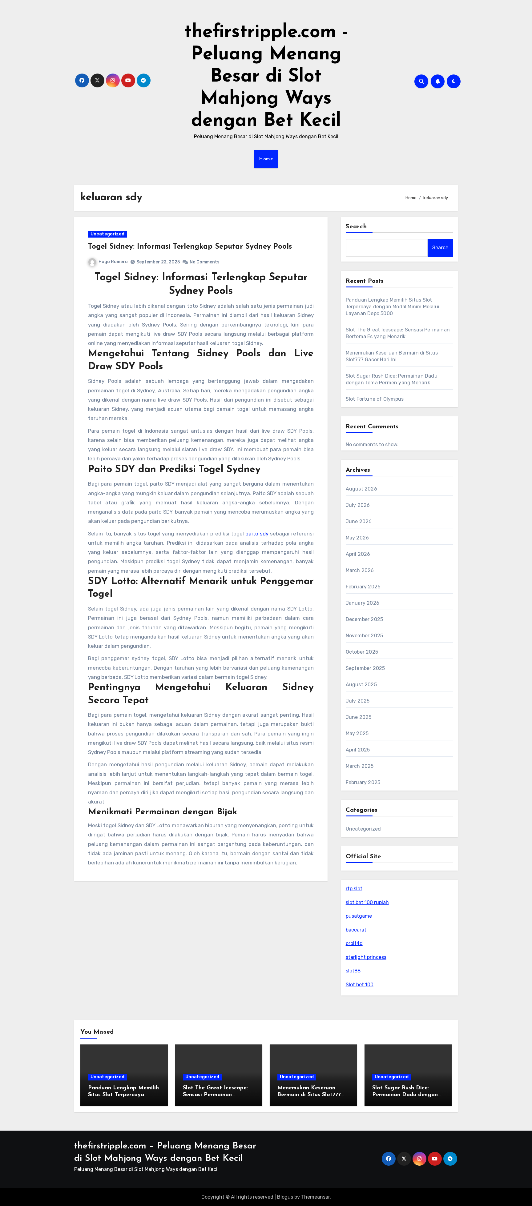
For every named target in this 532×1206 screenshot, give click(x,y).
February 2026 (363, 587)
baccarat (356, 930)
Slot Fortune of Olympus (375, 399)
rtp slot (354, 888)
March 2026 (360, 570)
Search (356, 227)
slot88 (353, 971)
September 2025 (365, 668)
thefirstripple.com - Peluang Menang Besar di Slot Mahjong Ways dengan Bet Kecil (266, 76)
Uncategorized (107, 234)
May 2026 (357, 538)
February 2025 (363, 782)
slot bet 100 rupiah (367, 902)
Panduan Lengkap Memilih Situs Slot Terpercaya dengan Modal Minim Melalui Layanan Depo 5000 (392, 306)
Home (266, 159)
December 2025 (364, 619)
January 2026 (362, 603)
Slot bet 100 (359, 985)
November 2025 (364, 636)
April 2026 (358, 554)
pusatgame (359, 916)
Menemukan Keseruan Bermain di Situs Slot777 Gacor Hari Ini (309, 1094)
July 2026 (358, 505)
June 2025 (359, 717)
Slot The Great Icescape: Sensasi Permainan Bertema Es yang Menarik (217, 1094)
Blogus (285, 1197)
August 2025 (361, 684)
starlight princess (366, 957)
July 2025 (358, 701)
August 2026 (361, 489)
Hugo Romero (113, 261)
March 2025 (360, 766)
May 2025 (357, 733)
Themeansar (315, 1197)
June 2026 (359, 521)
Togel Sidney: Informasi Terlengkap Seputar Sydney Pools (190, 246)
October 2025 (362, 652)
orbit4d (354, 943)
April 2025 (358, 750)
